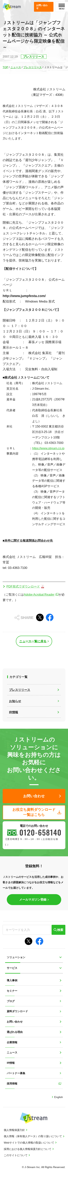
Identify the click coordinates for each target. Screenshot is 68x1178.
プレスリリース (32, 67)
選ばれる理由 (15, 1031)
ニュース (15, 67)
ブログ (11, 1001)
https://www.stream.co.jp (48, 448)
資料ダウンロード (17, 1011)
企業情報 (12, 1042)
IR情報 (11, 1062)
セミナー (12, 990)
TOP (5, 67)
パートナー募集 (16, 1073)
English (58, 1097)
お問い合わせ (15, 1021)
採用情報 (12, 1083)
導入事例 (12, 980)
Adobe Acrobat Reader (39, 594)
